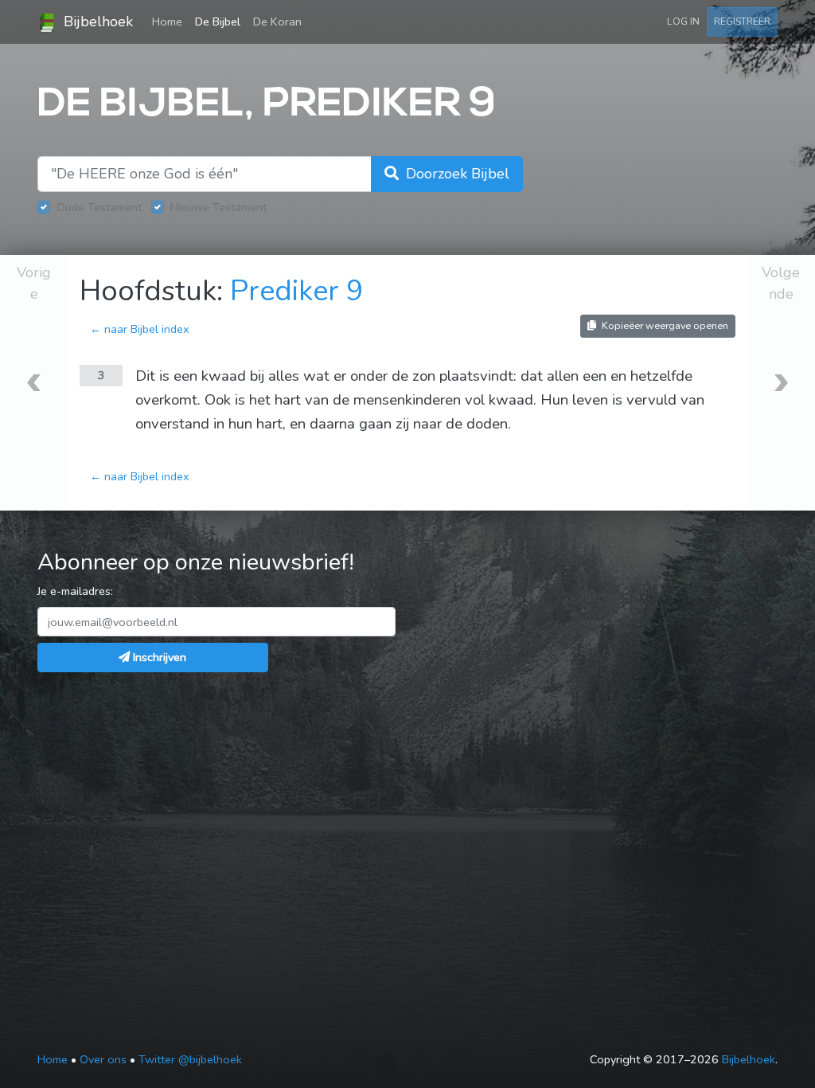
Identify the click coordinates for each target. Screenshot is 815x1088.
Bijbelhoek (96, 21)
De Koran (277, 21)
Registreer (742, 21)
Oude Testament (99, 207)
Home (170, 21)
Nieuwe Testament (218, 207)
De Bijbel (217, 21)
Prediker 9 (297, 291)
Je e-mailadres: (75, 591)
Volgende (781, 283)
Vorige (34, 283)
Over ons (103, 1059)
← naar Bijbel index (139, 329)
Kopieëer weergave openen (663, 325)
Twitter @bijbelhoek (190, 1059)
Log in (683, 21)
